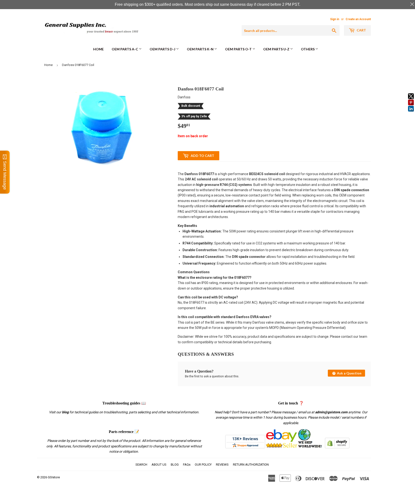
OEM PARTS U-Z (276, 49)
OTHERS (308, 49)
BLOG (175, 464)
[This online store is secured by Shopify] (337, 447)
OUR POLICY (203, 464)
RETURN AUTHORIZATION (251, 464)
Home (98, 49)
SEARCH (141, 464)
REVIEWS (222, 464)
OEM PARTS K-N (200, 49)
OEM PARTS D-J (163, 49)
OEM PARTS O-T (238, 49)
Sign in (334, 19)
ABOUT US (159, 464)
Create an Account (358, 19)
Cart (361, 30)
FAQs (186, 464)
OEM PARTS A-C (125, 49)
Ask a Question (348, 373)
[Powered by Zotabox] (411, 113)
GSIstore (54, 477)
